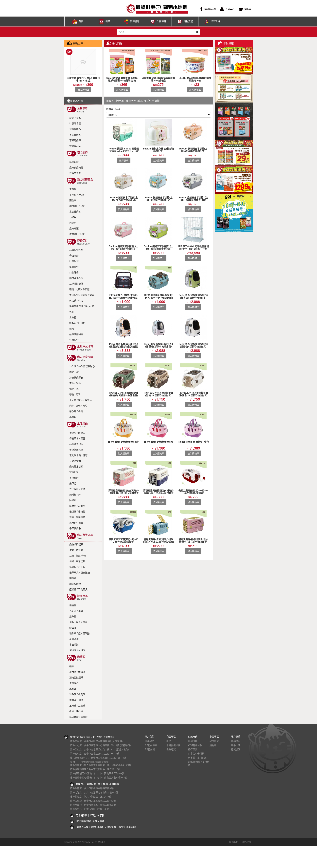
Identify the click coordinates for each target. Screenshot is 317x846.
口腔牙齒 (74, 272)
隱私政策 (246, 842)
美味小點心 (75, 383)
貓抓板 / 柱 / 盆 (77, 566)
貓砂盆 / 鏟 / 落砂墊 (79, 633)
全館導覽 (161, 21)
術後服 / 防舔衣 (77, 432)
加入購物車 (83, 89)
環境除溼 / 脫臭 (77, 650)
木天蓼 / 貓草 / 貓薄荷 (80, 400)
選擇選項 (123, 160)
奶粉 (71, 328)
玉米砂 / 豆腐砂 (77, 705)
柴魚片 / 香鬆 (76, 411)
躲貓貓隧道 (75, 583)
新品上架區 (75, 117)
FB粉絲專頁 (151, 745)
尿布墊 (72, 616)
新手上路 (235, 745)
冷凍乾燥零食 (76, 377)
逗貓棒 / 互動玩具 (78, 589)
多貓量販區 (75, 134)
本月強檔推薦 (173, 745)
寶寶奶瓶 (74, 472)
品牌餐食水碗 (76, 444)
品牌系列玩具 (76, 544)
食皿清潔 (74, 644)
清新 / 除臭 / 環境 (78, 622)
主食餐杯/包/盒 (77, 194)
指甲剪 (72, 483)
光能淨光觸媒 (76, 610)
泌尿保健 (74, 266)
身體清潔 (74, 638)
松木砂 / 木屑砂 (77, 671)
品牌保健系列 (76, 249)
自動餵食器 (75, 460)
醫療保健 (74, 339)
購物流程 (188, 21)
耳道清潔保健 (76, 283)
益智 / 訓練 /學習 (78, 555)
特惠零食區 (75, 123)
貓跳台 (72, 578)
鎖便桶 (72, 605)
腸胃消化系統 (76, 278)
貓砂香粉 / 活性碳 (78, 716)
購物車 (247, 9)
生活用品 (118, 101)
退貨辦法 (235, 749)
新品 (108, 21)
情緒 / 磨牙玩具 (77, 561)
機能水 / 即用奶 (77, 323)
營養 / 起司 (75, 394)
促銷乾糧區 (75, 129)
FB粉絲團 (150, 749)
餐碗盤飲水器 (76, 449)
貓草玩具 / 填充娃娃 (79, 572)
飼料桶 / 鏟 (75, 494)
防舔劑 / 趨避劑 (77, 505)
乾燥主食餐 (75, 173)
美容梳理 (74, 477)
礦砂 (71, 666)
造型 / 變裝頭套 (77, 517)
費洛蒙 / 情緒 (76, 300)
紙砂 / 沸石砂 (76, 711)
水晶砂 (72, 688)
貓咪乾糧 (74, 161)
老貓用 (72, 222)
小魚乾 (72, 416)
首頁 (81, 21)
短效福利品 (75, 145)
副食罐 (72, 200)
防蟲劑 (72, 500)
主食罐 (72, 189)
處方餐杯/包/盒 (77, 234)
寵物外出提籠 (76, 466)
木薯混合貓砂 (76, 700)
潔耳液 (72, 627)
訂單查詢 (215, 21)
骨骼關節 (74, 255)
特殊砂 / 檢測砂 (77, 694)
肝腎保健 (74, 261)
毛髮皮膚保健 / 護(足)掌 (81, 306)
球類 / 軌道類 (76, 550)
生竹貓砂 (74, 683)
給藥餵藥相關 (76, 334)
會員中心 (229, 9)
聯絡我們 (149, 741)
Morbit (101, 842)
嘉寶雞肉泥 (75, 211)
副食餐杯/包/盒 (77, 205)
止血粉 (72, 317)
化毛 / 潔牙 (75, 388)
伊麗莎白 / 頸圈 (77, 438)
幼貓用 (72, 217)
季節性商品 (75, 528)
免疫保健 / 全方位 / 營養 (81, 294)
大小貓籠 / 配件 (77, 489)
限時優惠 (134, 21)
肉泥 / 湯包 (75, 371)
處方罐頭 (74, 228)
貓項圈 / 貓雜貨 (77, 511)
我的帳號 (214, 741)
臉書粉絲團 (210, 9)
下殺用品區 (75, 140)
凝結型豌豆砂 (76, 677)
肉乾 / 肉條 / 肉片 (78, 405)
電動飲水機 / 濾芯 (78, 455)
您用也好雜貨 (76, 522)
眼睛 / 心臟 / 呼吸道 (79, 289)
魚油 (71, 311)
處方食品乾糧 (76, 167)
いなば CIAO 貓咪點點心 (82, 366)
